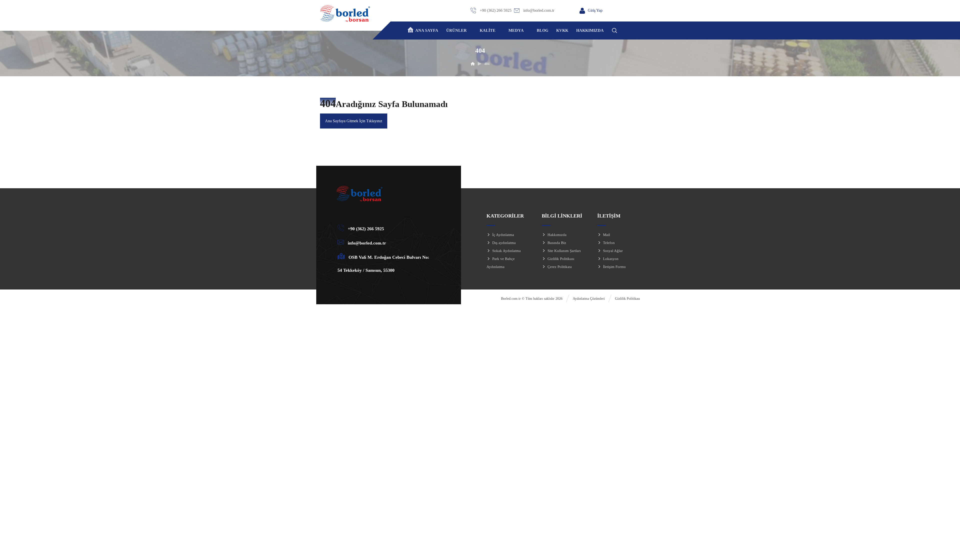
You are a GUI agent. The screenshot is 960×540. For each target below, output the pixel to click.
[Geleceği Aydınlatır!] (345, 13)
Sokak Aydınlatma (506, 251)
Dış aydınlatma (504, 243)
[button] (614, 30)
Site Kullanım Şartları (564, 251)
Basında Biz (557, 243)
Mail (606, 235)
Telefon (609, 243)
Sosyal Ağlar (613, 251)
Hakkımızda (557, 235)
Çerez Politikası (560, 267)
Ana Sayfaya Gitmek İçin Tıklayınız (353, 121)
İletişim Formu (614, 267)
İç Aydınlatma (503, 235)
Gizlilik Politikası (561, 259)
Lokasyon (610, 259)
